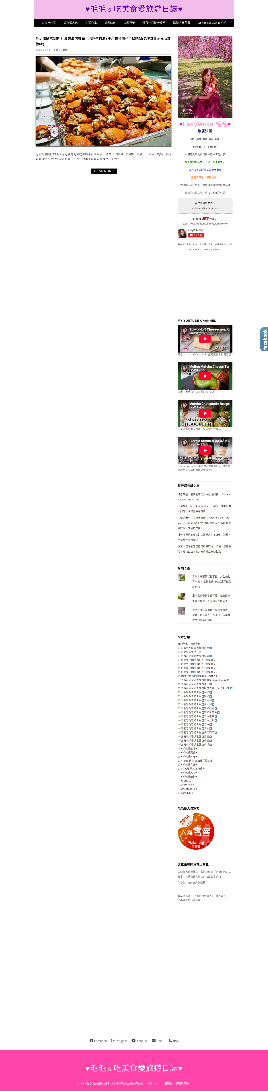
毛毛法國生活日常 (191, 652)
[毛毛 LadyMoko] (205, 117)
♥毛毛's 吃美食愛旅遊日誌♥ (134, 9)
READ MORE (104, 171)
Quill (157, 1083)
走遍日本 (91, 22)
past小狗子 (187, 793)
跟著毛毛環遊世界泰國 (195, 736)
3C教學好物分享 (193, 768)
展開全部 (183, 643)
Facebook (100, 1041)
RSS (176, 1041)
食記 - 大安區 (61, 50)
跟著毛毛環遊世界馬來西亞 (197, 732)
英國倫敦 (110, 22)
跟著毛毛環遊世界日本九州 (197, 720)
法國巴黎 (129, 22)
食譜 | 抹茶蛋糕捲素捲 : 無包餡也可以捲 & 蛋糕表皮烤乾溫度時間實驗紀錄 (211, 581)
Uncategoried (189, 789)
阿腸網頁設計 (183, 1083)
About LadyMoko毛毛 (212, 22)
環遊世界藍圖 (182, 22)
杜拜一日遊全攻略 (154, 22)
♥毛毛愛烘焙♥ (189, 748)
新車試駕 (186, 780)
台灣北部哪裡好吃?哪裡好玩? (199, 660)
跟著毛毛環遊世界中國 (195, 740)
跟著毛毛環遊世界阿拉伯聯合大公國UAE (205, 688)
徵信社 (187, 896)
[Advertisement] (205, 284)
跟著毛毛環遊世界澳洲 (195, 728)
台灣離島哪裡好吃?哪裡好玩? (202, 676)
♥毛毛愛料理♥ (189, 756)
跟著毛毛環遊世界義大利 (196, 704)
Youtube (142, 1041)
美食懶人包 (70, 22)
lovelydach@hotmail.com (205, 208)
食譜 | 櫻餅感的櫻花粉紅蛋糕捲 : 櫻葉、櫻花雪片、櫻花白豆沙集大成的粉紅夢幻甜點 (211, 615)
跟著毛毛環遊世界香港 (195, 744)
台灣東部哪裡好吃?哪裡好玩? (199, 672)
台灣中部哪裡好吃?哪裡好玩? (199, 664)
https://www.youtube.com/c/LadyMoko (205, 223)
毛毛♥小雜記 (188, 785)
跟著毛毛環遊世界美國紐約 (197, 708)
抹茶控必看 (48, 22)
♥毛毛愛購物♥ (189, 776)
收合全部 (196, 643)
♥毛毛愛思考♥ (189, 772)
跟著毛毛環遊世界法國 (195, 656)
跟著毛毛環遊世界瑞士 (195, 684)
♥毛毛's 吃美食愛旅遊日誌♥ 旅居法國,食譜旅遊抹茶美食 (114, 1083)
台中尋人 (207, 896)
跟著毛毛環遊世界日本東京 (197, 716)
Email (160, 1041)
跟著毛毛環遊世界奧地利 (196, 700)
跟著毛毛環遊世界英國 (195, 692)
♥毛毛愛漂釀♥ (189, 752)
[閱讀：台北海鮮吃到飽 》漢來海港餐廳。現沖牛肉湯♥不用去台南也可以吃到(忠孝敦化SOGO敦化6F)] (104, 147)
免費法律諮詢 (193, 900)
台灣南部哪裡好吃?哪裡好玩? (199, 668)
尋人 (223, 896)
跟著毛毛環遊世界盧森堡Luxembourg (204, 680)
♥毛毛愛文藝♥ (189, 764)
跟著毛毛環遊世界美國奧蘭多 (199, 712)
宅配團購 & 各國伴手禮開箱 (197, 760)
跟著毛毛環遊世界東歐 (195, 647)
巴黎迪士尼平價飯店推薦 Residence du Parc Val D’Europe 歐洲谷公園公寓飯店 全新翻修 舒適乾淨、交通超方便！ (205, 522)
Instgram (121, 1041)
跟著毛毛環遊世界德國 (195, 696)
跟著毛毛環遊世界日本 (195, 724)
